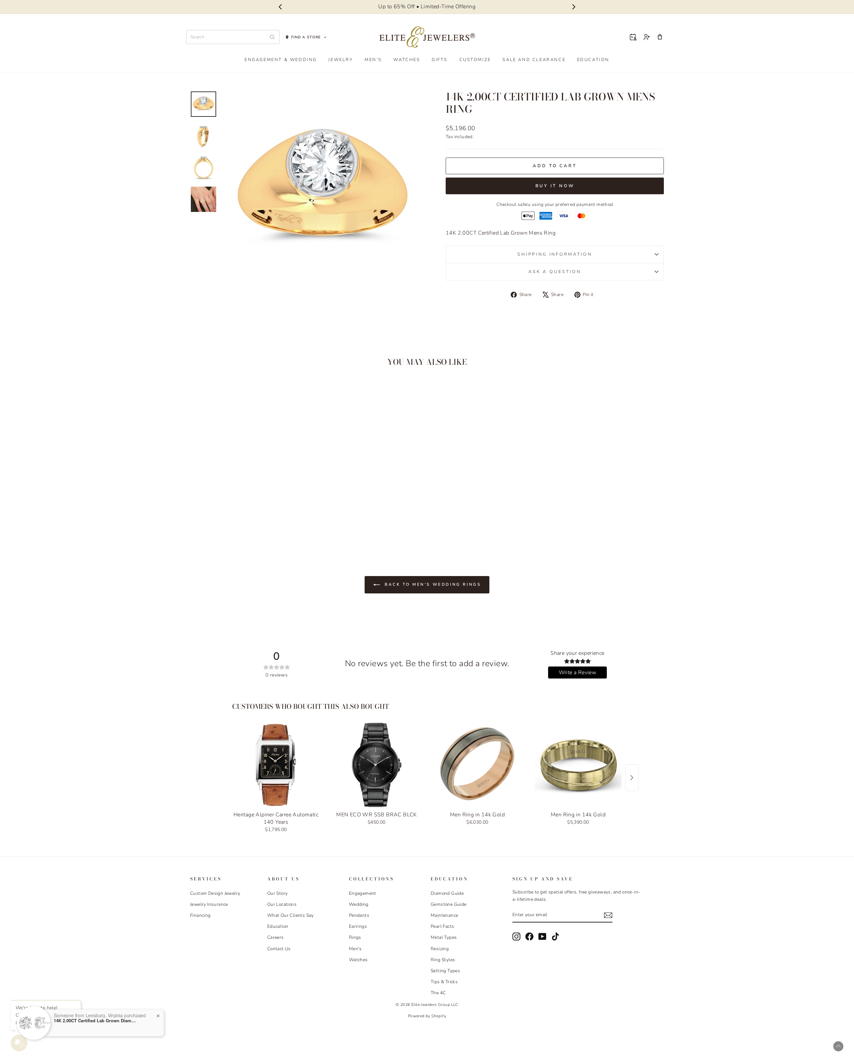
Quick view (246, 488)
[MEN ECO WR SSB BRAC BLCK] (376, 765)
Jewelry (340, 60)
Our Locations (282, 904)
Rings (355, 937)
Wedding (359, 904)
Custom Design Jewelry (215, 893)
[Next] (574, 7)
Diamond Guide (447, 893)
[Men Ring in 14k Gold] (477, 765)
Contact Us (279, 949)
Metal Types (444, 937)
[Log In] (647, 37)
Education (593, 60)
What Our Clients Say (290, 915)
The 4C (438, 993)
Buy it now (554, 186)
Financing (200, 915)
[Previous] (280, 7)
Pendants (359, 915)
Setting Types (445, 971)
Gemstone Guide (449, 904)
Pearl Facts (442, 926)
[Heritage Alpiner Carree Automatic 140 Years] (276, 765)
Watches (406, 60)
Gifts (440, 60)
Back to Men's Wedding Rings (432, 584)
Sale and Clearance (533, 60)
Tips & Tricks (444, 982)
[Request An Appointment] (633, 37)
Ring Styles (443, 960)
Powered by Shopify (427, 1016)
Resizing (440, 949)
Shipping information (554, 254)
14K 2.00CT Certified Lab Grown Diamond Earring (95, 1020)
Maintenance (444, 915)
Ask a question (554, 272)
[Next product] (631, 777)
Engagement (362, 893)
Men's (373, 60)
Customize (475, 60)
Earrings (358, 926)
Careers (275, 937)
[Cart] (660, 37)
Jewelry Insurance (209, 904)
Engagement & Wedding (281, 60)
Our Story (277, 893)
